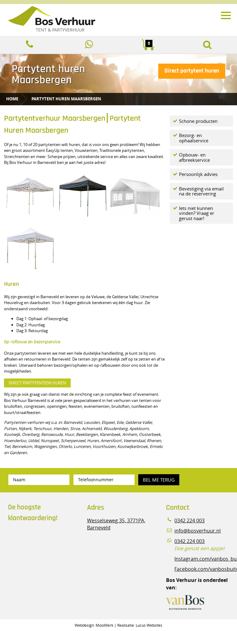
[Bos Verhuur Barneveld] (105, 16)
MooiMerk (104, 625)
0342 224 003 (189, 520)
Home (12, 99)
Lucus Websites (149, 625)
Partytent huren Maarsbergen (66, 99)
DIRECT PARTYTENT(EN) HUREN (37, 383)
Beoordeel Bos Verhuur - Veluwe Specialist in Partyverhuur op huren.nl (46, 553)
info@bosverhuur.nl (197, 531)
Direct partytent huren (191, 71)
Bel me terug (159, 480)
